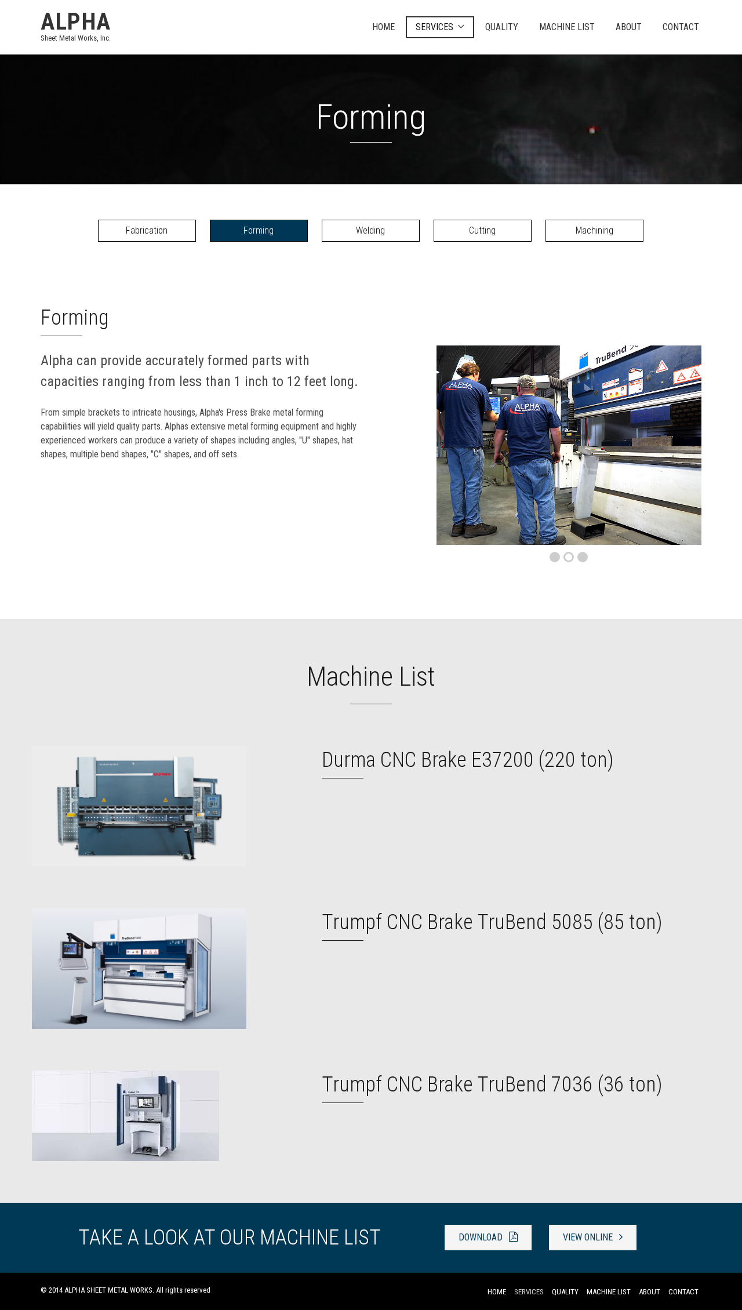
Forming (258, 230)
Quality (501, 26)
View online (589, 1237)
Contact (681, 26)
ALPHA (76, 25)
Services (434, 26)
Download (482, 1237)
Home (383, 26)
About (629, 26)
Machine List (567, 26)
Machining (594, 230)
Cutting (482, 230)
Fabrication (147, 230)
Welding (370, 230)
